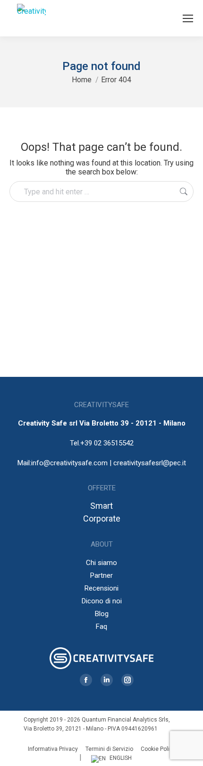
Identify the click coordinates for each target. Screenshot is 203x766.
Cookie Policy (158, 749)
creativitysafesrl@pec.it (149, 463)
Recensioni (101, 588)
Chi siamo (101, 562)
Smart (101, 506)
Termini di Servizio (109, 749)
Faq (101, 626)
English (121, 758)
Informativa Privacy (53, 749)
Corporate (101, 518)
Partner (101, 575)
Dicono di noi (102, 601)
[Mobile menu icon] (188, 18)
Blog (102, 613)
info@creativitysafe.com (69, 463)
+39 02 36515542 (107, 443)
